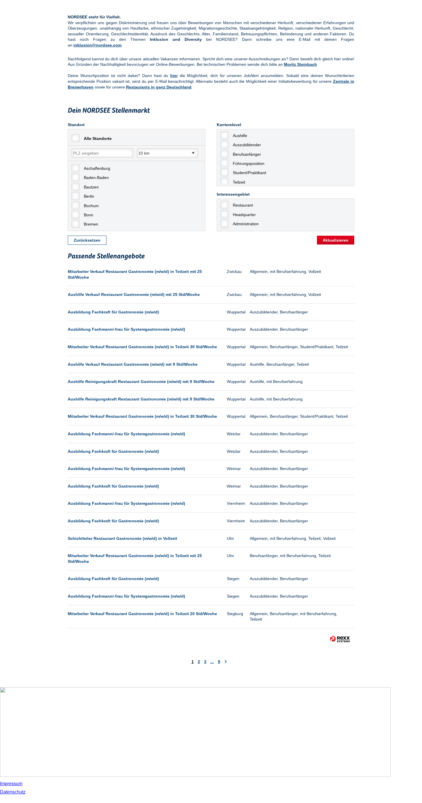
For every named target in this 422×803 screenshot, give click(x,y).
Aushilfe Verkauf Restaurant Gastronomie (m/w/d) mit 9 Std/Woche (133, 364)
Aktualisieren (336, 240)
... (212, 661)
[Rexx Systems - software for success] (340, 639)
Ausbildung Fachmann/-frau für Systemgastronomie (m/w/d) (126, 329)
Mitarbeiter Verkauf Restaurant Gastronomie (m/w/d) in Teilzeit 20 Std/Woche (142, 613)
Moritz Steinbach (300, 64)
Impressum (11, 783)
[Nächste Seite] (225, 661)
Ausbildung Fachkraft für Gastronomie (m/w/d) (113, 312)
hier (174, 75)
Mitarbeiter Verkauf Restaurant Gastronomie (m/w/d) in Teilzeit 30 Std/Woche (142, 346)
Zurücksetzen (87, 240)
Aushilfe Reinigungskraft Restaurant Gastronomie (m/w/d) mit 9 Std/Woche (141, 381)
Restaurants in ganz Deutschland (158, 87)
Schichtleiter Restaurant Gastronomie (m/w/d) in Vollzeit (122, 538)
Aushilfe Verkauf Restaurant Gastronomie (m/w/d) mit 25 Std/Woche (134, 294)
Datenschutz (13, 791)
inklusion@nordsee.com (97, 45)
